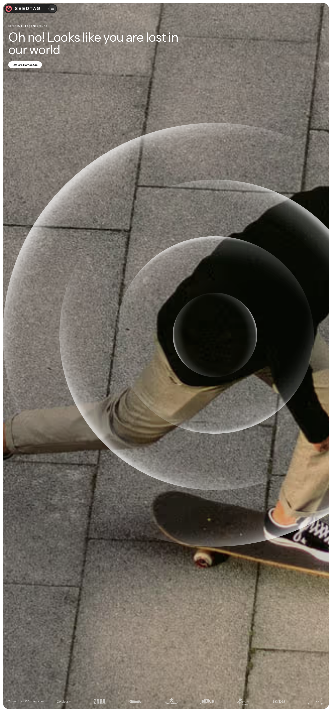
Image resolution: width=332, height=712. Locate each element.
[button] (52, 8)
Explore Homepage (25, 65)
